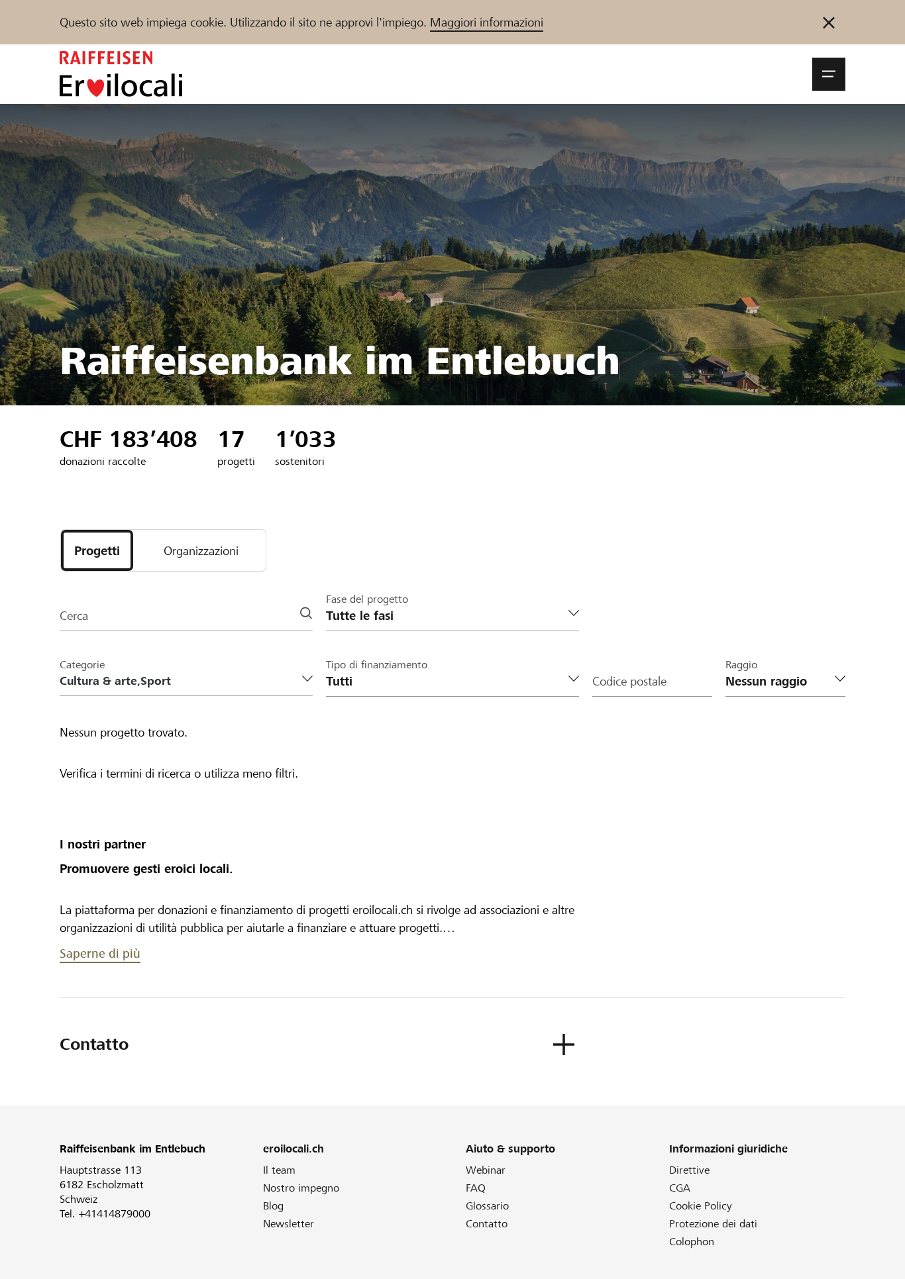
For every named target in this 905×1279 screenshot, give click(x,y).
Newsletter (288, 1223)
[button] (828, 74)
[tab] (97, 550)
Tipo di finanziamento (376, 664)
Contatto (486, 1223)
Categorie (82, 664)
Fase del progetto (367, 599)
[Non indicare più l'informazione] (828, 22)
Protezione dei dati (713, 1223)
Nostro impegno (301, 1188)
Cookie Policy (700, 1206)
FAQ (476, 1188)
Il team (279, 1170)
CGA (679, 1188)
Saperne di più (100, 953)
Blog (273, 1206)
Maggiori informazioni (486, 22)
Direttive (689, 1170)
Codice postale (629, 681)
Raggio (741, 664)
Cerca (74, 616)
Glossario (487, 1206)
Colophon (691, 1241)
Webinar (486, 1170)
